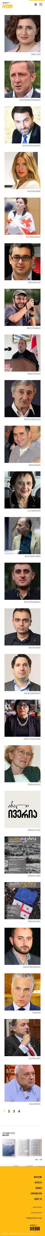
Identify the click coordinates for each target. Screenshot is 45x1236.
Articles (38, 1182)
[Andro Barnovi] (22, 261)
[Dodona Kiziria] (22, 763)
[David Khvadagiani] (22, 581)
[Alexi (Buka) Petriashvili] (22, 79)
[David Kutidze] (22, 626)
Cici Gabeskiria (34, 510)
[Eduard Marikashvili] (22, 946)
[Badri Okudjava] (22, 307)
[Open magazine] (22, 1148)
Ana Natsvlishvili (33, 236)
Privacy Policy (37, 1207)
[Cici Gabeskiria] (22, 490)
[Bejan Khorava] (22, 353)
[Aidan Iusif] (22, 33)
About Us (38, 1199)
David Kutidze (34, 647)
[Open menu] (40, 4)
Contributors (36, 1193)
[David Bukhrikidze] (22, 535)
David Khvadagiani (32, 602)
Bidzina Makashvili (32, 419)
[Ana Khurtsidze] (22, 170)
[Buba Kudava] (22, 444)
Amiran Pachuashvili (31, 145)
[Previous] (37, 1160)
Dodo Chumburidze (32, 738)
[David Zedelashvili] (22, 672)
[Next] (40, 1160)
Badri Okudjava (33, 328)
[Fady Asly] (22, 992)
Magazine (38, 1177)
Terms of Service (36, 1212)
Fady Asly (36, 1012)
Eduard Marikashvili (31, 967)
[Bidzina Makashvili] (22, 398)
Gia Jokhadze (34, 1104)
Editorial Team (34, 830)
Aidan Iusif (35, 54)
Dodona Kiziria (34, 784)
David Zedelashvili (32, 693)
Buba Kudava (34, 465)
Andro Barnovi (34, 282)
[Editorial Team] (22, 809)
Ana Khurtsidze (33, 191)
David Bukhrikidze (32, 556)
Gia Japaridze (34, 1058)
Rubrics (39, 1188)
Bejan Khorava (34, 373)
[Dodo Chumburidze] (22, 718)
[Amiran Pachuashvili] (22, 124)
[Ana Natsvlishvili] (22, 216)
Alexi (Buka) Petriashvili (30, 100)
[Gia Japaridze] (22, 1037)
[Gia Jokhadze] (22, 1083)
